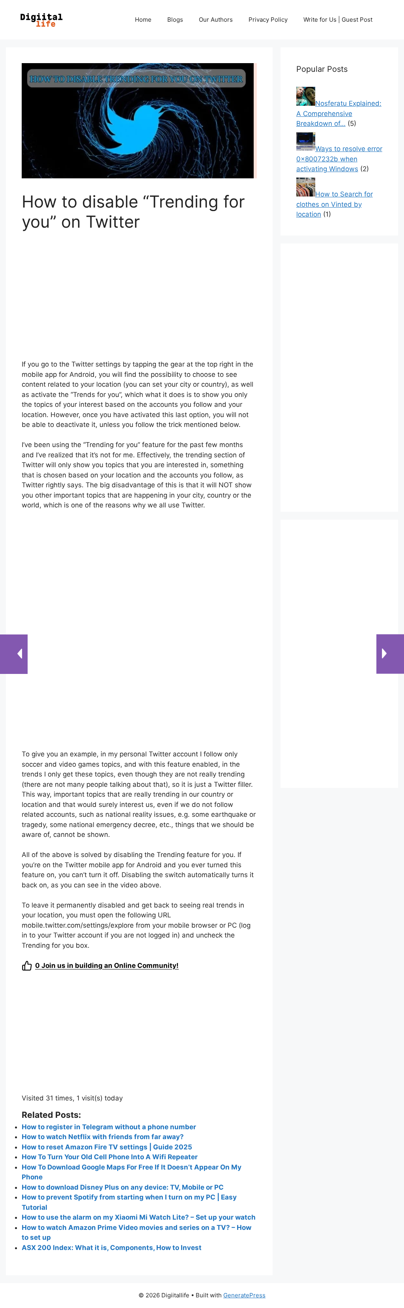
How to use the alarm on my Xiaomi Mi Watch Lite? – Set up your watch (139, 1217)
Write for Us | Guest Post (337, 19)
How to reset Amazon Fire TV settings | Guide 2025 (107, 1147)
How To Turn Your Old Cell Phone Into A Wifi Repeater (110, 1157)
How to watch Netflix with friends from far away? (103, 1137)
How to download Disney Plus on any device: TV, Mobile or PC (123, 1187)
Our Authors (216, 19)
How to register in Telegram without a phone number (109, 1127)
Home (143, 19)
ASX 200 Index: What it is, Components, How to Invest (112, 1248)
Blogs (175, 19)
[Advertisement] (139, 300)
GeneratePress (244, 1295)
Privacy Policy (268, 19)
